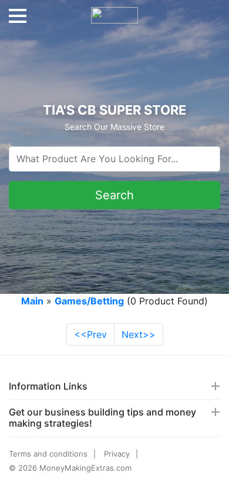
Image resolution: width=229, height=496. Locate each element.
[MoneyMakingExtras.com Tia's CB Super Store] (114, 10)
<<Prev (90, 334)
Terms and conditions (48, 453)
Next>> (139, 334)
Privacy (117, 453)
